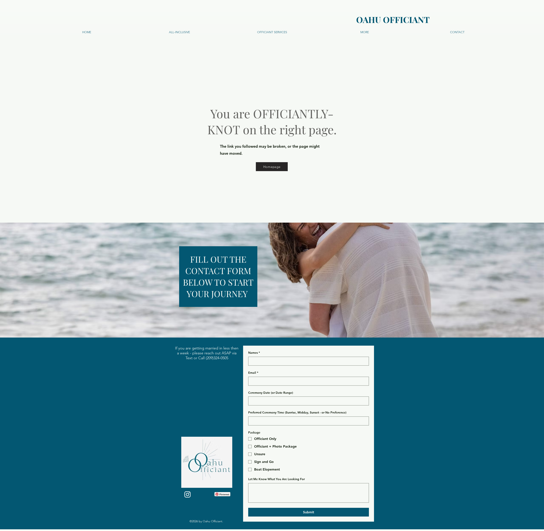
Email (253, 373)
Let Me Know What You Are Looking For (276, 479)
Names (254, 353)
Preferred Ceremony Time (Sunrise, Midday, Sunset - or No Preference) (297, 412)
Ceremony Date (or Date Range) (270, 393)
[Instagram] (187, 494)
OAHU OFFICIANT (393, 19)
